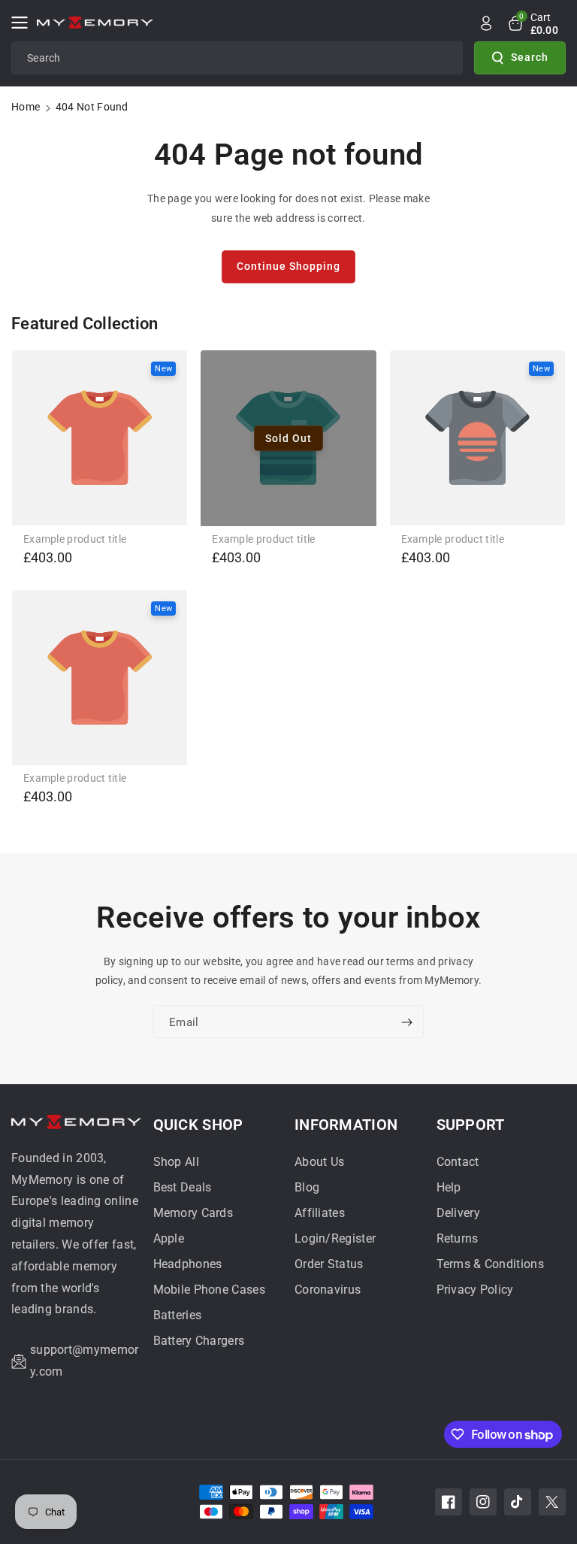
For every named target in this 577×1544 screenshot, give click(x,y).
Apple (169, 1238)
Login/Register (335, 1238)
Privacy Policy (475, 1289)
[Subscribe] (406, 1023)
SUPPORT (471, 1125)
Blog (307, 1187)
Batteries (177, 1315)
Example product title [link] (74, 539)
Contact (458, 1162)
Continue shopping (288, 266)
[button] (24, 22)
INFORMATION (346, 1125)
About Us (319, 1162)
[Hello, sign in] (486, 23)
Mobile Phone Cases (209, 1289)
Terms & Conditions (490, 1264)
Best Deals (182, 1187)
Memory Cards (193, 1213)
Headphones (187, 1264)
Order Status (329, 1264)
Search (529, 57)
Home (25, 107)
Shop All (176, 1162)
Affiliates (320, 1213)
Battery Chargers (199, 1341)
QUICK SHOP (198, 1125)
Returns (458, 1238)
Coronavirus (328, 1289)
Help (449, 1187)
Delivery (458, 1213)
